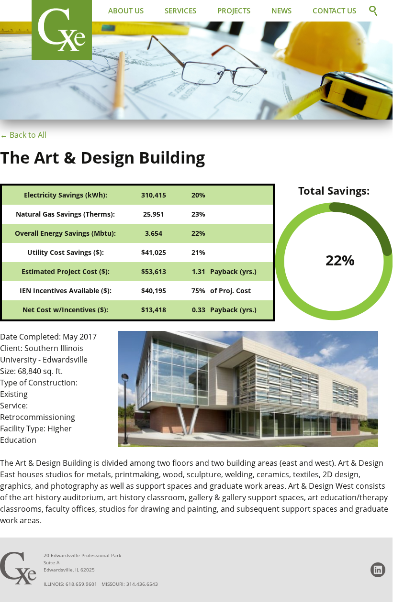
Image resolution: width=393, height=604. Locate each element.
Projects (233, 10)
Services (180, 10)
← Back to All (23, 135)
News (281, 10)
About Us (126, 10)
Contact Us (334, 10)
